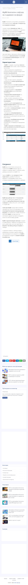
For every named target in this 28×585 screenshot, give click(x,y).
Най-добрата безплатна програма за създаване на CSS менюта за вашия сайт (17, 511)
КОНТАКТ (14, 580)
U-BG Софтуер (17, 582)
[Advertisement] (14, 152)
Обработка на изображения (9, 475)
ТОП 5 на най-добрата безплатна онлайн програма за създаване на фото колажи (16, 496)
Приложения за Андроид (8, 479)
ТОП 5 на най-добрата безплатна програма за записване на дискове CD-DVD (16, 489)
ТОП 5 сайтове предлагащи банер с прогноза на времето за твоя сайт (16, 381)
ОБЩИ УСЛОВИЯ (12, 578)
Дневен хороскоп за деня (14, 520)
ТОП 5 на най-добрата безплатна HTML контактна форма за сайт (16, 516)
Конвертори (5, 472)
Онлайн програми (7, 477)
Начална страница (6, 7)
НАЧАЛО (5, 578)
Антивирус (5, 468)
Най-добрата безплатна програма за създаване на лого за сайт (16, 370)
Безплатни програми (7, 470)
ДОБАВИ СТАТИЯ (21, 578)
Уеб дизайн (13, 7)
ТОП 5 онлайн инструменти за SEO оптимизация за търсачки (16, 375)
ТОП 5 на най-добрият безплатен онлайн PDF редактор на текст (16, 502)
